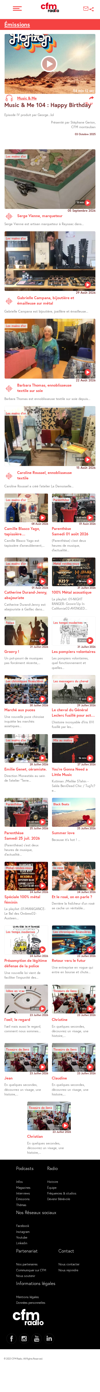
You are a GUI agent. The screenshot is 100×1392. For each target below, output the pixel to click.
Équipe (51, 1187)
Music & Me (27, 98)
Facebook (22, 1226)
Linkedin (21, 1243)
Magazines (23, 1187)
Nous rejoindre (68, 1270)
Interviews (23, 1193)
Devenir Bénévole (58, 1199)
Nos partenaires (27, 1264)
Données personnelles (30, 1302)
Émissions (17, 24)
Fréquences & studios (61, 1193)
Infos (19, 1182)
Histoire (52, 1182)
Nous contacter (68, 1264)
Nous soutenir (25, 1276)
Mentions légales (27, 1297)
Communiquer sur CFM (31, 1270)
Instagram (22, 1232)
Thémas (21, 1205)
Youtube (21, 1237)
